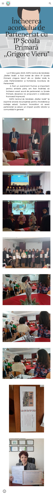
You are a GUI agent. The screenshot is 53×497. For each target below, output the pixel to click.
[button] (3, 3)
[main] (27, 37)
